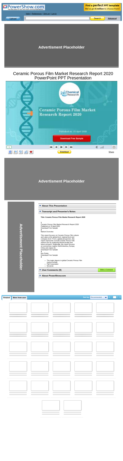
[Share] (106, 151)
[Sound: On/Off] (97, 147)
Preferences (37, 14)
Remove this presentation (10, 152)
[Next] (66, 147)
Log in (54, 14)
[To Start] (51, 147)
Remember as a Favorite (31, 152)
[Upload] (13, 18)
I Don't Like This (21, 152)
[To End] (71, 147)
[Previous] (56, 147)
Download (64, 152)
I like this (26, 152)
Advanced (112, 18)
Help (28, 14)
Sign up (46, 14)
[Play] (61, 147)
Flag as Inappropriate (15, 152)
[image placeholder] (18, 308)
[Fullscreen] (114, 147)
